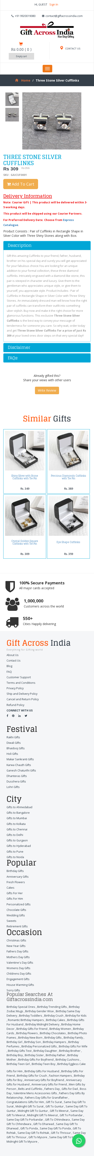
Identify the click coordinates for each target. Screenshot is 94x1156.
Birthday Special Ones (21, 1007)
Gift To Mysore (37, 1137)
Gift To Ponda (29, 1128)
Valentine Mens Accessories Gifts (35, 1093)
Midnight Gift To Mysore (22, 1141)
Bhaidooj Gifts (16, 748)
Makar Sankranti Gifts (20, 759)
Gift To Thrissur (61, 1133)
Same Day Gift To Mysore (65, 1137)
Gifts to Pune (15, 851)
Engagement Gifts (18, 979)
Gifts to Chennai (17, 829)
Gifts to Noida (15, 857)
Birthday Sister (34, 1055)
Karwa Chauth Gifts (19, 765)
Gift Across (39, 643)
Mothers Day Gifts (18, 957)
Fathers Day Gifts (17, 951)
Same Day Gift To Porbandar (25, 1119)
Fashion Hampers (60, 1076)
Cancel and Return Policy (23, 699)
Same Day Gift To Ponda (55, 1128)
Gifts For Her (15, 893)
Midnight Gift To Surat (30, 1106)
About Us (13, 655)
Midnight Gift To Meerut (42, 1115)
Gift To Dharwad (43, 1124)
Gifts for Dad (70, 1089)
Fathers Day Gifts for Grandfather (46, 1097)
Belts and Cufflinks (30, 1089)
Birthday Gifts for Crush (32, 1076)
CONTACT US (72, 48)
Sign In (53, 4)
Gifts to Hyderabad (19, 846)
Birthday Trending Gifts (52, 1007)
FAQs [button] (12, 358)
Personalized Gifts (19, 904)
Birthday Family (73, 1037)
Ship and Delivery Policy (22, 694)
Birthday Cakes (55, 1020)
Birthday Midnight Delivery (42, 1024)
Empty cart (21, 56)
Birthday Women (60, 1029)
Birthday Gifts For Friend (31, 1029)
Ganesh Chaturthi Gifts (21, 770)
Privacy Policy (15, 688)
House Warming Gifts (20, 985)
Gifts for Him (15, 1071)
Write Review (47, 390)
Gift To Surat (54, 1102)
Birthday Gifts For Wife (73, 1046)
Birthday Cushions (67, 1059)
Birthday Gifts (15, 871)
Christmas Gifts (16, 940)
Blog (9, 666)
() (21, 49)
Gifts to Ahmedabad (19, 807)
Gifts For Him (15, 899)
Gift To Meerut (59, 1111)
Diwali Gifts (14, 743)
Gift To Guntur (54, 1106)
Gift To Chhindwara (57, 1119)
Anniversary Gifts (18, 877)
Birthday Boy (15, 1055)
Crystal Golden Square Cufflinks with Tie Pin (24, 542)
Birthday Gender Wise (39, 1011)
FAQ (9, 672)
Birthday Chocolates (53, 1033)
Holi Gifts (12, 754)
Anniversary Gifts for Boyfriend (44, 1080)
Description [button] (19, 245)
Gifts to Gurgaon (17, 840)
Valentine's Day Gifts (20, 963)
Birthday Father (55, 1055)
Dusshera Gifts (16, 781)
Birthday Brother (69, 1051)
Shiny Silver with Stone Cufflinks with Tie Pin (24, 477)
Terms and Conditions (21, 683)
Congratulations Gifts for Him (25, 1102)
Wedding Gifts (16, 915)
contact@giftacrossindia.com (64, 16)
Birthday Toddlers (30, 1015)
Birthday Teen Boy (43, 1064)
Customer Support (19, 677)
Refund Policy (15, 705)
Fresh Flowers (16, 882)
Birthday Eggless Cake (71, 1064)
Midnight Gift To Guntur (33, 1111)
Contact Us (14, 660)
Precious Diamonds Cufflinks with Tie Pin (68, 477)
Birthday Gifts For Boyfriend (36, 1059)
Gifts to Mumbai (17, 818)
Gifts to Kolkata (16, 824)
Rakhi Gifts (13, 737)
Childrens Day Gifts (19, 973)
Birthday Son (32, 1042)
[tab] (47, 245)
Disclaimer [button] (19, 347)
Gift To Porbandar (71, 1115)
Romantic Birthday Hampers (26, 1020)
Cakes (10, 888)
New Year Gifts (16, 946)
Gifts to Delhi (15, 835)
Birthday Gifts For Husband (41, 1071)
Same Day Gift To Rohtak (33, 1133)
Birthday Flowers (27, 1033)
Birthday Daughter (45, 1051)
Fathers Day (52, 1089)
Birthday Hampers (54, 1042)
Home (25, 80)
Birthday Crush (53, 1015)
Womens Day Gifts (18, 968)
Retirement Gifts (17, 926)
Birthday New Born (30, 1037)
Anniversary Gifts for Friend (49, 1084)
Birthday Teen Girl (18, 1064)
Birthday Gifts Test (19, 1051)
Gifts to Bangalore (18, 813)
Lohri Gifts (13, 787)
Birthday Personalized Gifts (39, 1046)
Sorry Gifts (13, 990)
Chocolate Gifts (16, 910)
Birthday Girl (14, 1042)
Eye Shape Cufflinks (68, 542)
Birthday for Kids (76, 1015)
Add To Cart (22, 184)
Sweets (11, 921)
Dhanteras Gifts (17, 776)
